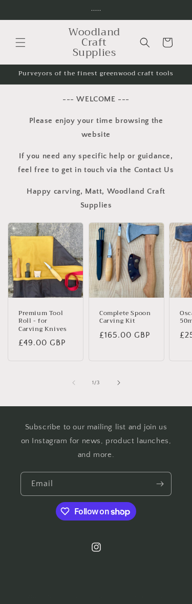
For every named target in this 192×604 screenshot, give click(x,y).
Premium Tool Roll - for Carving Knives (42, 321)
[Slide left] (73, 382)
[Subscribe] (159, 484)
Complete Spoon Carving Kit (125, 317)
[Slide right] (119, 382)
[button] (20, 42)
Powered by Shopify (143, 597)
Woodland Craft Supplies (80, 597)
